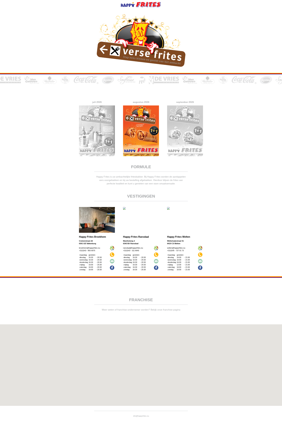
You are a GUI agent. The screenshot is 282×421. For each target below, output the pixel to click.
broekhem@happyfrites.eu (89, 248)
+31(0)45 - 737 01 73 (175, 250)
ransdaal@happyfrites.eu (133, 248)
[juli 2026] (97, 157)
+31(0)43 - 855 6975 (87, 250)
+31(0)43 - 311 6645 (131, 250)
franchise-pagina (171, 309)
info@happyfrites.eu (141, 416)
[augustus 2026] (141, 157)
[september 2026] (185, 157)
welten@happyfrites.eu (176, 248)
